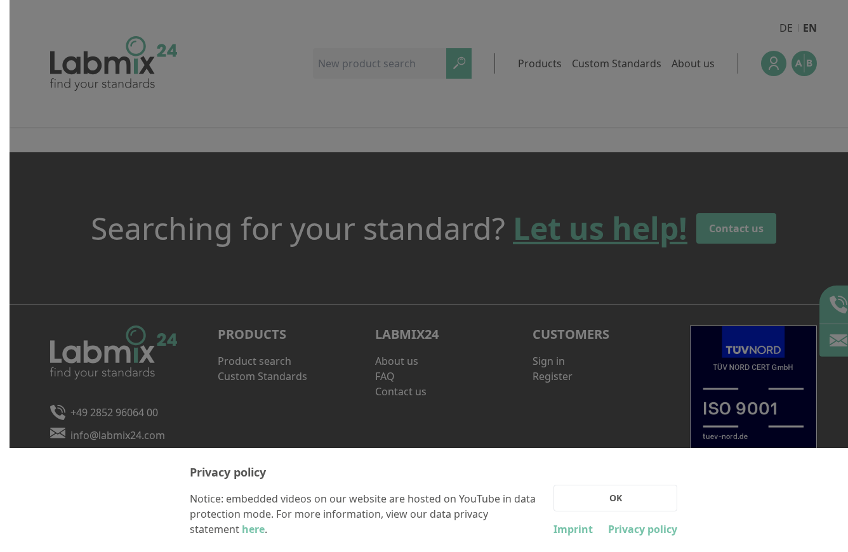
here (253, 529)
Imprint (573, 529)
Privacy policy (642, 529)
